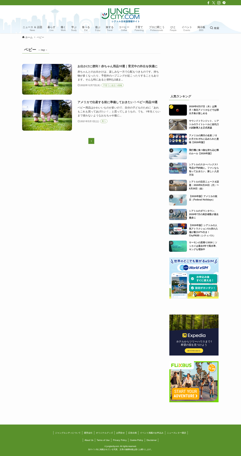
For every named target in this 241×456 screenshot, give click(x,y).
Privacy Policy (120, 440)
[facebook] (208, 3)
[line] (224, 3)
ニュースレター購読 (176, 432)
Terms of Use (103, 440)
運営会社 (88, 432)
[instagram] (218, 3)
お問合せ (120, 432)
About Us (89, 440)
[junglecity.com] (120, 15)
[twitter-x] (213, 3)
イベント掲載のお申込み (151, 432)
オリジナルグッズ (104, 432)
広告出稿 (132, 432)
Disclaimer (152, 440)
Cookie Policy (136, 440)
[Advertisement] (194, 66)
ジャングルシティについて (68, 432)
